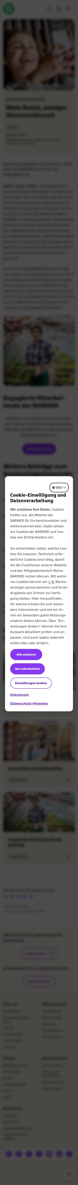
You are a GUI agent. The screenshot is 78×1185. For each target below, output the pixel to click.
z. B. (51, 582)
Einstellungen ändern (31, 683)
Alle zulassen (26, 654)
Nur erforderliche (27, 669)
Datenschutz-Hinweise (29, 703)
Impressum (19, 695)
